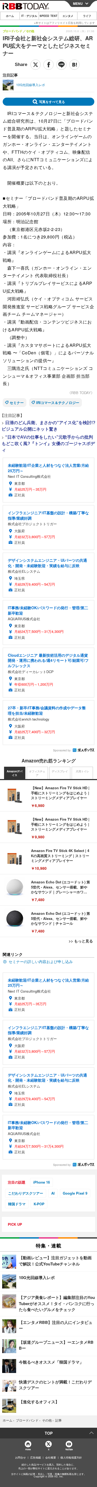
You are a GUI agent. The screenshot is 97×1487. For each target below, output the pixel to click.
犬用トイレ (82, 771)
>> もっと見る (81, 940)
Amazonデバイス (14, 773)
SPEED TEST (48, 15)
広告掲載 (35, 1457)
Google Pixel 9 (75, 1193)
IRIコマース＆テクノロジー (57, 402)
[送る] (61, 65)
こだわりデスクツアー (25, 1193)
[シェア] (48, 65)
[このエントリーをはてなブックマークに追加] (74, 65)
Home (27, 1449)
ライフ (87, 15)
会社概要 (50, 1457)
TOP (49, 1433)
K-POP (39, 1203)
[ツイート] (35, 65)
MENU (78, 3)
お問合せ (20, 1457)
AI (53, 1193)
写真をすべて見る (52, 101)
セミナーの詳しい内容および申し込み (41, 961)
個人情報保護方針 (71, 1457)
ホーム (10, 15)
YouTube (69, 1449)
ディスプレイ (60, 771)
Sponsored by (62, 750)
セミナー (17, 402)
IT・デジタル (29, 15)
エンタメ (68, 15)
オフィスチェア (37, 773)
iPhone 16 (41, 1182)
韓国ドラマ (17, 1203)
